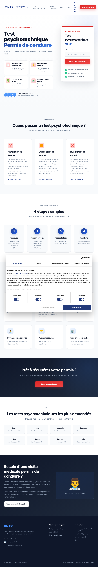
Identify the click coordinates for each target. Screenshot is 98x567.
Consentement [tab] (17, 263)
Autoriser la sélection (48, 307)
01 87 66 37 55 (75, 7)
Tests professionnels (55, 535)
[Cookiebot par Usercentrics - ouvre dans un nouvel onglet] (82, 258)
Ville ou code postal (71, 50)
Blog (75, 540)
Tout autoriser (77, 307)
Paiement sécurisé (80, 537)
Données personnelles (82, 562)
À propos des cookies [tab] (81, 263)
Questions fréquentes (81, 534)
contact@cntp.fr (12, 542)
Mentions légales (68, 562)
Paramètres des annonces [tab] (60, 263)
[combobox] (77, 54)
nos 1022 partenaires (20, 273)
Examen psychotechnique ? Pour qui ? (83, 530)
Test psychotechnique (56, 529)
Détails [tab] (38, 263)
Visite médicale (53, 532)
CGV (92, 562)
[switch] (38, 299)
